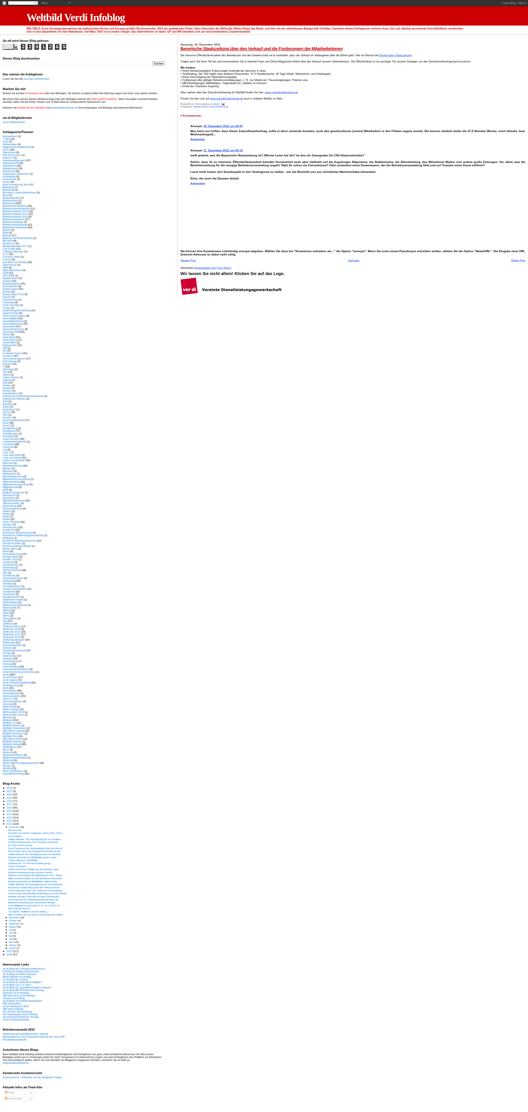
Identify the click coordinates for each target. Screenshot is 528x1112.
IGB (5, 347)
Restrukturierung (12, 554)
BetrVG (7, 230)
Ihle (5, 350)
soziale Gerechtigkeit (14, 589)
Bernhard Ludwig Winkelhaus (19, 192)
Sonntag (7, 583)
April (11, 939)
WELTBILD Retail (12, 738)
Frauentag (8, 302)
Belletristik (8, 189)
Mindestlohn (9, 473)
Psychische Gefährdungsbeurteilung (23, 535)
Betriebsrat (9, 203)
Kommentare (14, 1098)
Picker (6, 516)
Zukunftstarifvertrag (219, 106)
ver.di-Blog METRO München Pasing (23, 990)
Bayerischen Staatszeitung (395, 55)
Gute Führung (10, 339)
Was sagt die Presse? (19, 908)
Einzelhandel (10, 286)
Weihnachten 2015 (13, 712)
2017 (9, 804)
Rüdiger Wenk (11, 556)
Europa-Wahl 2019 (13, 294)
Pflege (6, 514)
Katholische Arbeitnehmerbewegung (23, 396)
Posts (10, 1092)
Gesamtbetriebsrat (13, 321)
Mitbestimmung (11, 481)
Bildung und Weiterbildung (18, 238)
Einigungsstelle (11, 283)
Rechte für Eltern (12, 543)
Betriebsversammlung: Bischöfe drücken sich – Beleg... (36, 875)
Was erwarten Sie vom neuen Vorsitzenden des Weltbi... (36, 914)
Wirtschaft (8, 760)
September (14, 923)
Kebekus (8, 404)
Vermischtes (9, 690)
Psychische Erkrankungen (17, 532)
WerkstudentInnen (13, 755)
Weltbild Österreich (13, 733)
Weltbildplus (9, 747)
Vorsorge (8, 704)
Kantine (7, 385)
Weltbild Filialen (12, 725)
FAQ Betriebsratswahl (15, 1039)
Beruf (6, 195)
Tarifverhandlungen (14, 639)
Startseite (353, 260)
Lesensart (8, 447)
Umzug (7, 664)
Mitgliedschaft (10, 487)
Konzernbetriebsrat (13, 420)
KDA (5, 401)
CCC (5, 254)
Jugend (7, 380)
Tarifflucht (8, 623)
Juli (11, 930)
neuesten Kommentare (36, 78)
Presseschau (10, 527)
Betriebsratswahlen (13, 219)
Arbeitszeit (8, 171)
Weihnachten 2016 (13, 714)
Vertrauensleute (11, 696)
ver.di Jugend (10, 680)
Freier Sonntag (11, 305)
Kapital (7, 388)
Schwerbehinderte (13, 578)
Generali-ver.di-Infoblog (16, 992)
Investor (7, 364)
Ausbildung (9, 176)
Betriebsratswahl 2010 (15, 211)
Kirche (6, 412)
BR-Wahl (8, 240)
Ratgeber (8, 538)
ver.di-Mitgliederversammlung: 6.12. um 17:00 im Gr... (34, 905)
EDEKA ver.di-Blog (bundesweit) (21, 971)
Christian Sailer (11, 256)
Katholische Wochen (14, 398)
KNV (5, 414)
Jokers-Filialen (11, 377)
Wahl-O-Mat (9, 706)
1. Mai (6, 139)
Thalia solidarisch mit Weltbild (22, 860)
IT (4, 366)
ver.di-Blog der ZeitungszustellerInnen (24, 968)
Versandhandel (11, 693)
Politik (6, 519)
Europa (7, 291)
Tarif (5, 621)
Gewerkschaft (10, 331)
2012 (9, 820)
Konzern (7, 417)
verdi (5, 688)
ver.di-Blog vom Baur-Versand (19, 974)
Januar (12, 948)
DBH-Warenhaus (12, 270)
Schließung (9, 575)
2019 (9, 797)
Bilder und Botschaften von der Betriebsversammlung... (35, 878)
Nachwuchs (9, 495)
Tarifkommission (12, 626)
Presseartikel (14, 836)
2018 (5, 141)
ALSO (6, 149)
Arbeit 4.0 (8, 157)
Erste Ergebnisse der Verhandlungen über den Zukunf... (36, 848)
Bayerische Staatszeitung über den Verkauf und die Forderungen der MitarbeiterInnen (261, 48)
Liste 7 (6, 452)
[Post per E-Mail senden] (222, 104)
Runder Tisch (10, 559)
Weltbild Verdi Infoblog (75, 17)
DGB (5, 273)
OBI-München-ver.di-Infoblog (19, 995)
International (10, 361)
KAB (5, 382)
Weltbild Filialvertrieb (14, 728)
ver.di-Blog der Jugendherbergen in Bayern (27, 987)
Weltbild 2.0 (9, 722)
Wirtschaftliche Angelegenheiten (21, 763)
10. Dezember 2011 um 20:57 (223, 126)
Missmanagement (13, 476)
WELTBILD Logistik (13, 730)
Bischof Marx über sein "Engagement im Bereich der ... (35, 851)
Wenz (6, 749)
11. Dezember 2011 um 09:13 (223, 150)
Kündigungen (10, 433)
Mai (11, 936)
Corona (7, 259)
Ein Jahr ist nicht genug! (20, 845)
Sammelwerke (11, 564)
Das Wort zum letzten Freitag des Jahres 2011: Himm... (36, 833)
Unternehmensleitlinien (16, 669)
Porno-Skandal (11, 522)
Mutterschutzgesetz (13, 492)
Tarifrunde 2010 (11, 631)
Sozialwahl (9, 594)
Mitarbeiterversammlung (16, 479)
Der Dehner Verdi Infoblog (17, 1011)
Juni (11, 933)
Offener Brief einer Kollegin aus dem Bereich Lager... (34, 869)
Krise (5, 422)
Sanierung (8, 567)
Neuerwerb (9, 497)
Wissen (7, 765)
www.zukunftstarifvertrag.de (281, 92)
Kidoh (6, 406)
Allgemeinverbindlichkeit (16, 147)
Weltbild (7, 720)
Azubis (6, 181)
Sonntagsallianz (12, 586)
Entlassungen (10, 289)
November (14, 917)
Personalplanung (12, 508)
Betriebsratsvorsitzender (16, 208)
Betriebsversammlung (15, 227)
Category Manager (13, 251)
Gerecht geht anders (14, 315)
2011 (9, 824)
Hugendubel (10, 345)
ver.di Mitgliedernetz (14, 122)
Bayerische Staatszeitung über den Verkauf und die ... (35, 887)
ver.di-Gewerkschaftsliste (17, 682)
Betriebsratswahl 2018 (15, 216)
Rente (6, 551)
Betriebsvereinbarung (15, 224)
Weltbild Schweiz (12, 741)
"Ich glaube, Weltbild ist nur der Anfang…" (29, 911)
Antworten (197, 139)
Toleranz (7, 647)
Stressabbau (10, 618)
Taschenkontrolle (12, 645)
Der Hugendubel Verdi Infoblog (20, 1014)
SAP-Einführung (12, 570)
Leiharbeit (8, 444)
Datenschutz (10, 264)
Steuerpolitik (10, 607)
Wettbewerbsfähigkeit (15, 757)
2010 (9, 951)
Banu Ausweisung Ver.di (16, 184)
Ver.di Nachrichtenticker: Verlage (21, 1017)
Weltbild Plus (10, 736)
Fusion (6, 307)
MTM (5, 489)
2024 (9, 788)
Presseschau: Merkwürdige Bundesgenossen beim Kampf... (38, 893)
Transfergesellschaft (14, 650)
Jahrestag (8, 369)
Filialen (7, 297)
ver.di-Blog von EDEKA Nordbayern (22, 1001)
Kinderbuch (9, 409)
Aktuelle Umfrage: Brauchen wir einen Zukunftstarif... (34, 896)
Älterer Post (518, 260)
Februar (13, 945)
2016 (9, 807)
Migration (8, 471)
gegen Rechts (10, 313)
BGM (5, 232)
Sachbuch (8, 562)
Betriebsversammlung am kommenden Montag (31, 902)
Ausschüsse (9, 179)
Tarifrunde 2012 (11, 634)
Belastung (8, 187)
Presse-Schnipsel (17, 866)
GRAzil (7, 334)
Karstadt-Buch (11, 393)
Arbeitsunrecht (11, 168)
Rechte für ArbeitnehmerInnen (19, 540)
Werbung (8, 752)
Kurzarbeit (8, 436)
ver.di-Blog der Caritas (15, 979)
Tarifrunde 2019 (11, 637)
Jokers (6, 374)
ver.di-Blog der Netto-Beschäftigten (22, 982)
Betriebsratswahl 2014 (15, 214)
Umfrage (7, 658)
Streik (6, 613)
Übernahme (9, 655)
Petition (7, 511)
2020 (9, 794)
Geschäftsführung (12, 323)
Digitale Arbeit (10, 278)
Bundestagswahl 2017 (15, 246)
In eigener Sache (12, 353)
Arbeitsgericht (10, 163)
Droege (7, 281)
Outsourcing (9, 505)
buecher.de (9, 243)
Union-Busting (11, 666)
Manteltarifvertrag (12, 465)
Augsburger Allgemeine (16, 173)
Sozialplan (9, 591)
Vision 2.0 (8, 698)
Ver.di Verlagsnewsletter (16, 1019)
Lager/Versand (11, 439)
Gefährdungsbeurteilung (16, 310)
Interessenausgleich (14, 358)
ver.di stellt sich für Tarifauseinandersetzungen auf (33, 899)
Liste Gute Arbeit (12, 455)
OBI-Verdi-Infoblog (13, 1009)
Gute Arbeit (9, 337)
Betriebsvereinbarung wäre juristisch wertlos (30, 872)
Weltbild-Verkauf (201, 106)
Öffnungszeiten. (11, 503)
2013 (9, 817)
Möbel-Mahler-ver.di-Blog (17, 976)
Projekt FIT (9, 530)
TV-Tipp (7, 653)
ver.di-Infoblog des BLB (16, 1006)
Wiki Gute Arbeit (11, 1003)
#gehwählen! (10, 136)
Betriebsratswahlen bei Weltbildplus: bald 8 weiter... (33, 881)
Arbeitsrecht (9, 165)
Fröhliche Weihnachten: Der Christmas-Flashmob (33, 842)
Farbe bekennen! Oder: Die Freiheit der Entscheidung (35, 890)
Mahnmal (8, 463)
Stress (6, 615)
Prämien (7, 524)
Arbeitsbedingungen (14, 160)
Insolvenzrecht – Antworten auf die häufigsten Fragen (32, 1077)
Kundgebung (10, 428)
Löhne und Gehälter (14, 460)
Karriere (7, 390)
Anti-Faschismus (12, 155)
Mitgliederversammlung (16, 484)
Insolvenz (8, 356)
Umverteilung (10, 661)
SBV (5, 572)
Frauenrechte (10, 299)
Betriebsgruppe (11, 198)
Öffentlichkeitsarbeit (14, 500)
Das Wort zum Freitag (15, 262)
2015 (9, 811)
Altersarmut (9, 152)
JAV (5, 372)
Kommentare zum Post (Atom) (213, 267)
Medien (7, 468)
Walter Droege (11, 709)
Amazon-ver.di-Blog (14, 998)
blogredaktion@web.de (65, 107)
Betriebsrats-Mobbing (15, 206)
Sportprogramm (11, 597)
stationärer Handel (13, 599)
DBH (5, 267)
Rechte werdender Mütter (17, 546)
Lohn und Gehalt (12, 457)
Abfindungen (10, 144)
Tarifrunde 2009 (11, 629)
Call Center (9, 248)
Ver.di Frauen (10, 677)
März (12, 942)
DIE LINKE (9, 275)
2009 (9, 954)
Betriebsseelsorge (13, 222)
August (12, 927)
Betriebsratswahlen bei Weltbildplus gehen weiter (32, 857)
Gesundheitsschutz (13, 329)
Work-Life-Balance (13, 771)
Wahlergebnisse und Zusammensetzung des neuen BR (34, 1036)
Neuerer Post (188, 260)
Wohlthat (8, 768)
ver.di (6, 674)
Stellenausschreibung (15, 605)
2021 (9, 791)
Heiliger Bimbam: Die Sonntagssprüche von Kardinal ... (35, 839)
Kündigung (9, 431)
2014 (9, 814)
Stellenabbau (10, 602)
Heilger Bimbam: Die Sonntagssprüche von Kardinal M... (36, 884)
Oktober (13, 920)
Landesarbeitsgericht (14, 441)
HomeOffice (9, 342)
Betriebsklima (10, 200)
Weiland (7, 717)
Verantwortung (11, 685)
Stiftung (7, 610)
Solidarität (8, 580)
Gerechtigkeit (10, 318)
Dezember (14, 827)
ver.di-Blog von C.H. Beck (17, 984)
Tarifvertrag (9, 642)
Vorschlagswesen (12, 701)
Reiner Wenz (10, 548)
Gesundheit (9, 326)
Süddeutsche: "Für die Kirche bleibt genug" (29, 863)
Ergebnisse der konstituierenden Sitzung (25, 1033)
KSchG (7, 425)
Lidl (5, 449)
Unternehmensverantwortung (19, 672)
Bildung (7, 235)
